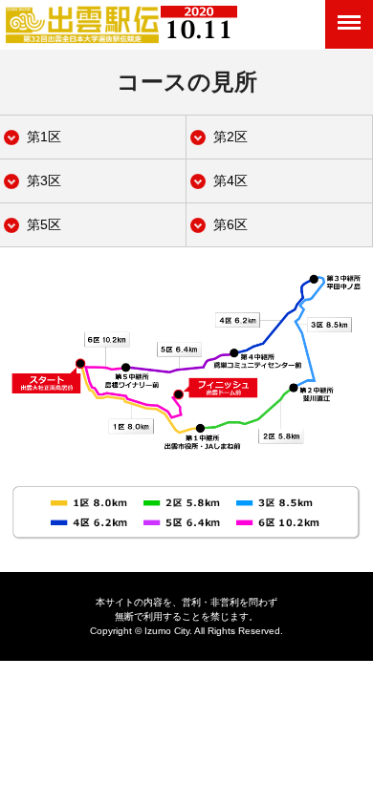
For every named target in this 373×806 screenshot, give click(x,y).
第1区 (44, 136)
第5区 (44, 224)
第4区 (230, 180)
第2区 (230, 136)
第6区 (230, 224)
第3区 (44, 180)
